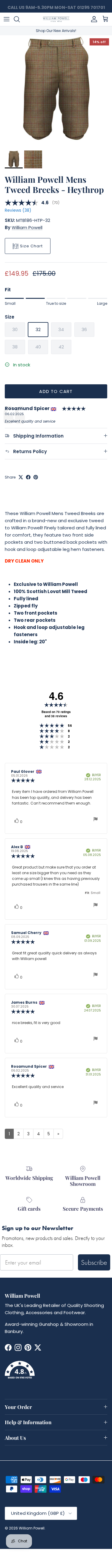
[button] (56, 1373)
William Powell (27, 227)
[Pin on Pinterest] (35, 477)
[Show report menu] (95, 820)
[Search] (19, 19)
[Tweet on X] (21, 477)
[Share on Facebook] (28, 477)
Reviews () (18, 210)
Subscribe (94, 1262)
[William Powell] (56, 19)
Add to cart (56, 391)
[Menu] (6, 19)
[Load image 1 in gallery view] (56, 91)
